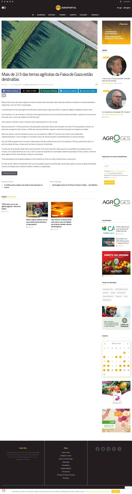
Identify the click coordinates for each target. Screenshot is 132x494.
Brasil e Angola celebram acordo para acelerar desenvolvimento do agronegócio (36, 221)
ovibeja (113, 293)
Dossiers (83, 15)
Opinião (62, 15)
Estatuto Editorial (66, 468)
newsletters (113, 177)
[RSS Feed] (120, 449)
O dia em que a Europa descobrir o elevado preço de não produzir (116, 79)
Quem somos (66, 452)
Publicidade (66, 462)
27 (116, 370)
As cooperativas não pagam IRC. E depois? (116, 112)
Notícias (51, 15)
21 (120, 366)
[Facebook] (98, 449)
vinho (125, 296)
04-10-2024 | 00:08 (16, 85)
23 (128, 366)
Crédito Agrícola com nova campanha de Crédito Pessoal (122, 229)
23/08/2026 (119, 83)
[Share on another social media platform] (4, 95)
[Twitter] (103, 449)
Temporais (118, 296)
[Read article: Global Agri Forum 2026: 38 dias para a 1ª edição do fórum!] (108, 242)
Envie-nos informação (66, 459)
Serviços (95, 15)
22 (124, 366)
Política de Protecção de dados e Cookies (97, 491)
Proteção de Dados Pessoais (66, 475)
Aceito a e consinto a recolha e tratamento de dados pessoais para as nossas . (116, 174)
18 (108, 366)
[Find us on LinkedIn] (7, 1)
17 (104, 366)
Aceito (116, 491)
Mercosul (105, 293)
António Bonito (109, 83)
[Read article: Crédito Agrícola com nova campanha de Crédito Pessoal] (108, 230)
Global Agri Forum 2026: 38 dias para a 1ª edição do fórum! (122, 241)
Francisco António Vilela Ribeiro (113, 115)
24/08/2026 (30, 227)
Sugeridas (41, 15)
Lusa (5, 85)
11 (108, 361)
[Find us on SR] (12, 1)
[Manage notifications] (3, 490)
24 (104, 370)
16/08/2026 (106, 117)
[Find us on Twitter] (4, 1)
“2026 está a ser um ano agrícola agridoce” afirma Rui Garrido (11, 206)
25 (108, 370)
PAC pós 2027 (121, 293)
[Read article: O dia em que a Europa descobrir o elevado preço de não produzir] (116, 66)
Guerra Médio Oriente (121, 289)
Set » (127, 344)
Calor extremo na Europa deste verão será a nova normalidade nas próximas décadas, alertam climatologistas (61, 223)
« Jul (104, 344)
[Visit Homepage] (66, 8)
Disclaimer (66, 478)
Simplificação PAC (108, 296)
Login (120, 8)
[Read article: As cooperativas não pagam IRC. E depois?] (116, 99)
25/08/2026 (5, 211)
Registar (127, 8)
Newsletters (127, 1)
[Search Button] (120, 1)
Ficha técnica (66, 471)
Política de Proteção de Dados (114, 172)
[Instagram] (114, 449)
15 (124, 361)
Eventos (73, 15)
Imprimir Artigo (8, 173)
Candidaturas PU (108, 289)
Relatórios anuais (66, 455)
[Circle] (109, 449)
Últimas (27, 85)
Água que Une (107, 300)
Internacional (33, 85)
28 (120, 370)
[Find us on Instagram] (10, 1)
